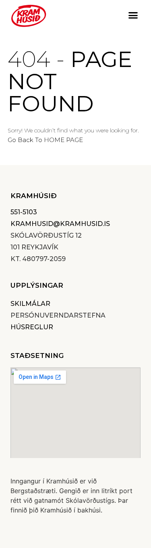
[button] (133, 15)
